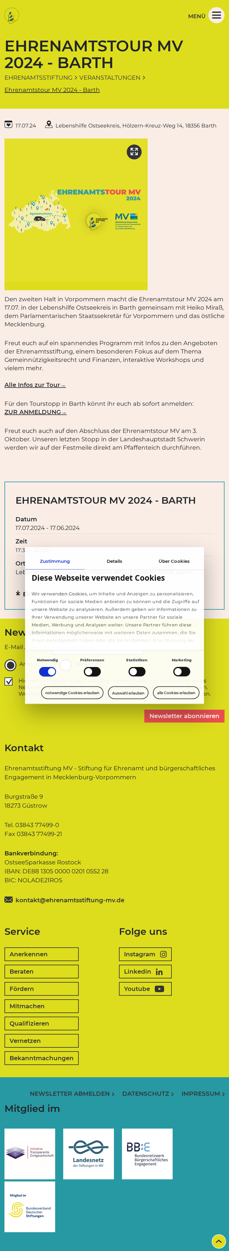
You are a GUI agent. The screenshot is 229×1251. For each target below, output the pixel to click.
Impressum (201, 1093)
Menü (196, 16)
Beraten (22, 971)
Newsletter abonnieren (184, 716)
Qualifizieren (29, 1023)
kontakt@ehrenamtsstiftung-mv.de (70, 900)
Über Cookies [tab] (174, 561)
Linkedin (137, 971)
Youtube (137, 988)
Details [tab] (115, 561)
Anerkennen (29, 954)
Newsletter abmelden (70, 1093)
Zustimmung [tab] (55, 561)
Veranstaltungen (109, 77)
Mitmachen (27, 1006)
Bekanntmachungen (42, 1058)
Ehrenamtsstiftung (38, 77)
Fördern (22, 988)
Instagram (139, 954)
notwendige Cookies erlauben (72, 693)
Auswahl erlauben (128, 693)
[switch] (92, 672)
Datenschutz (145, 1093)
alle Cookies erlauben (176, 693)
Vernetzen (25, 1040)
